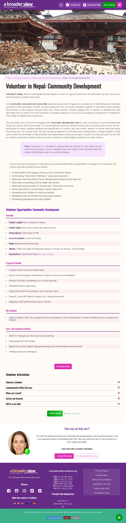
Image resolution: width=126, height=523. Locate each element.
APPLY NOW (55, 413)
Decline (67, 518)
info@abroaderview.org (86, 456)
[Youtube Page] (16, 491)
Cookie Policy (102, 475)
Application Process (102, 484)
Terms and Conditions (102, 479)
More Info (76, 518)
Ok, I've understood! (54, 518)
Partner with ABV (101, 488)
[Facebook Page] (8, 491)
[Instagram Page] (24, 491)
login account (73, 413)
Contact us (75, 5)
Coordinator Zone (102, 493)
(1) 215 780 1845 (64, 456)
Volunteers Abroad (20, 5)
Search (61, 5)
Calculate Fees (94, 5)
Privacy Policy (101, 471)
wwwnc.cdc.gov (46, 254)
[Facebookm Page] (32, 491)
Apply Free (108, 5)
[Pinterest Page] (39, 491)
